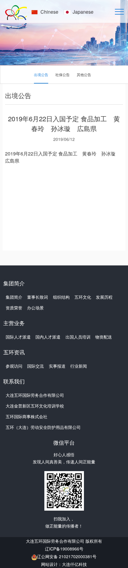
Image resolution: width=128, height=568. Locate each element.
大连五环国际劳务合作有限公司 (35, 395)
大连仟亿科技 (74, 564)
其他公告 (84, 74)
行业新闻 (78, 366)
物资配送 (103, 337)
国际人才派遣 (18, 337)
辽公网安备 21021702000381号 (66, 556)
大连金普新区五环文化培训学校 (35, 406)
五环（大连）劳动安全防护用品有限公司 (43, 427)
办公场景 (35, 308)
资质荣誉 (14, 308)
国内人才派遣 (47, 337)
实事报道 (57, 366)
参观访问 (14, 366)
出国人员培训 (77, 337)
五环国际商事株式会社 (26, 416)
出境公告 (41, 74)
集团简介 (14, 297)
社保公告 (62, 74)
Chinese (49, 11)
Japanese (83, 11)
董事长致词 (37, 297)
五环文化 (82, 297)
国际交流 (35, 366)
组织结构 (61, 297)
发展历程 (104, 297)
